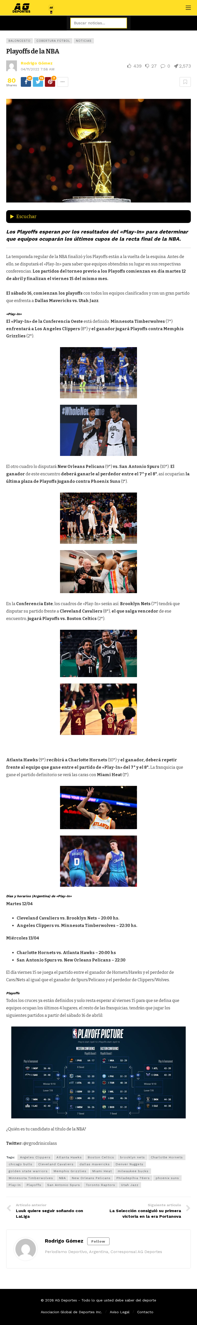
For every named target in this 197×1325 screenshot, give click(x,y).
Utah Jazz (130, 1185)
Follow (98, 1241)
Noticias (84, 40)
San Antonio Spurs (63, 1185)
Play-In (15, 1185)
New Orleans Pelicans (91, 1178)
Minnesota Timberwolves (31, 1178)
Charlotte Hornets (167, 1157)
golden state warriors (28, 1171)
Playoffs (34, 1185)
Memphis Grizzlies (70, 1171)
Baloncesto (19, 40)
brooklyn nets (132, 1157)
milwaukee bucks (133, 1171)
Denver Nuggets (129, 1164)
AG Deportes (66, 1300)
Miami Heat (102, 1171)
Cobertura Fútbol (53, 40)
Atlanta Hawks (69, 1157)
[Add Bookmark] (185, 82)
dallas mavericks (95, 1164)
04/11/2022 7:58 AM (37, 69)
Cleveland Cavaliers (56, 1164)
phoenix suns (167, 1178)
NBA (62, 1178)
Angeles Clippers (35, 1157)
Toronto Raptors (100, 1185)
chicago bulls (20, 1164)
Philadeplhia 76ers (133, 1178)
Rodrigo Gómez (37, 63)
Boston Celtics (101, 1157)
